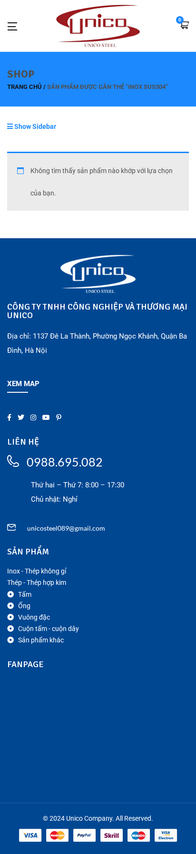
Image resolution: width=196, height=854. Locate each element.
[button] (184, 25)
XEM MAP (23, 383)
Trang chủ (24, 86)
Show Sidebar (34, 126)
